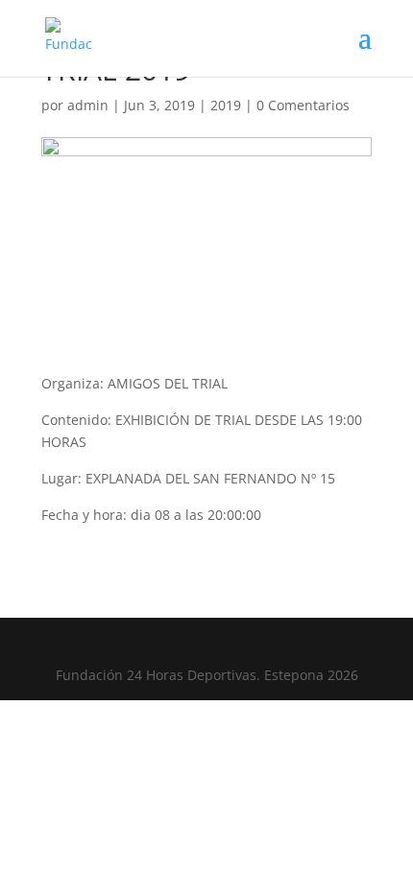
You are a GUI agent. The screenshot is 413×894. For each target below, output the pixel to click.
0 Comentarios (303, 105)
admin (88, 105)
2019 (225, 105)
